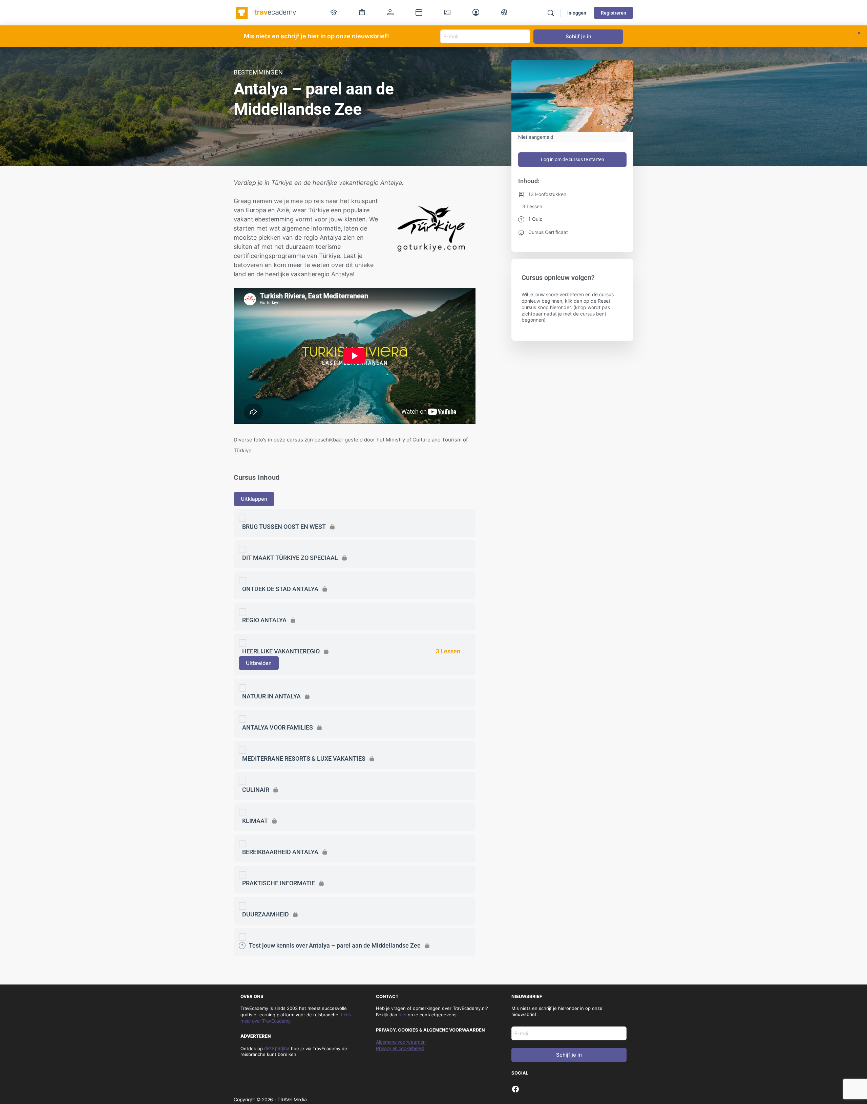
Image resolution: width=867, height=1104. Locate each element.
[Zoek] (550, 13)
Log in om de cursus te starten (572, 159)
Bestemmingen (258, 72)
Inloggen (576, 13)
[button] (859, 33)
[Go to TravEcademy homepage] (266, 12)
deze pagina (277, 1048)
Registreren (613, 13)
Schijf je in (569, 1055)
